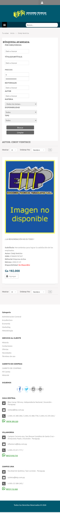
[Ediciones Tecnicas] (30, 13)
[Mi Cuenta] (42, 2)
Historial (5, 375)
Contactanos (7, 346)
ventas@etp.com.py (16, 410)
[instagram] (33, 389)
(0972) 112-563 (12, 489)
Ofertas (5, 349)
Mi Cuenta (6, 371)
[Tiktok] (40, 389)
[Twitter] (26, 389)
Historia (5, 342)
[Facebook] (20, 389)
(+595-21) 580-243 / (15, 483)
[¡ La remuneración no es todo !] (30, 196)
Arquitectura (7, 320)
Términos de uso (8, 356)
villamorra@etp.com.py (17, 444)
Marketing (6, 327)
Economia (6, 323)
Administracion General (11, 316)
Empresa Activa (19, 259)
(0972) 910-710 (12, 455)
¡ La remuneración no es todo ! (19, 239)
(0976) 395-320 (12, 421)
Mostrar (5, 149)
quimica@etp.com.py (16, 477)
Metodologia (7, 330)
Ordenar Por (25, 149)
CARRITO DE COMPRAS (11, 368)
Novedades (6, 353)
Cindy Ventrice (16, 253)
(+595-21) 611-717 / (15, 450)
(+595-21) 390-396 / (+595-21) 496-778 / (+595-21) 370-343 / (31, 416)
